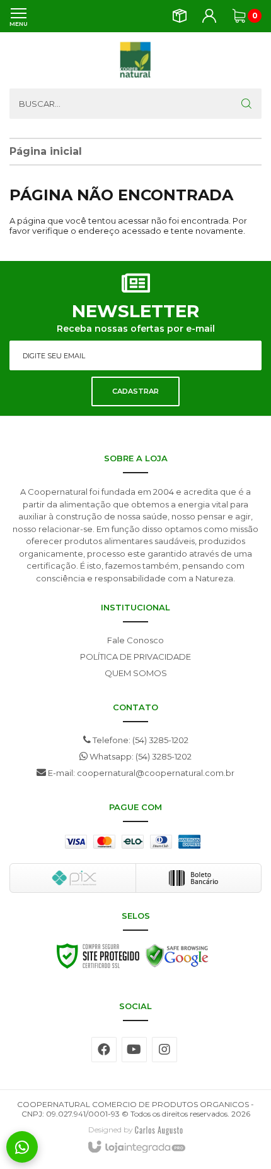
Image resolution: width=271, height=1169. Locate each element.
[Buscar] (246, 103)
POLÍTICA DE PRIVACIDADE (135, 656)
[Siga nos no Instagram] (164, 1049)
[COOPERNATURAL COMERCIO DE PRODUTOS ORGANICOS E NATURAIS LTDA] (135, 60)
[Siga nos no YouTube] (134, 1049)
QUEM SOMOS (136, 673)
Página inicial (45, 151)
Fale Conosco (135, 640)
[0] (239, 16)
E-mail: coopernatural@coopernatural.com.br (140, 773)
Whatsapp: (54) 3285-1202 (140, 756)
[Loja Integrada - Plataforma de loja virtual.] (136, 1148)
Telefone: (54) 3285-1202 (139, 740)
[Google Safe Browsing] (177, 959)
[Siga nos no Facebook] (104, 1049)
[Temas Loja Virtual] (159, 1129)
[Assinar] (135, 391)
